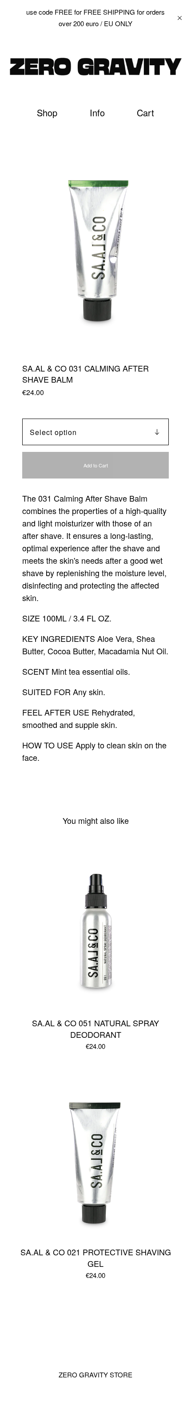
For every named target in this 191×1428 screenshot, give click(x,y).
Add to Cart (96, 465)
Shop (47, 113)
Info (97, 113)
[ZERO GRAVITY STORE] (95, 66)
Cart (147, 113)
